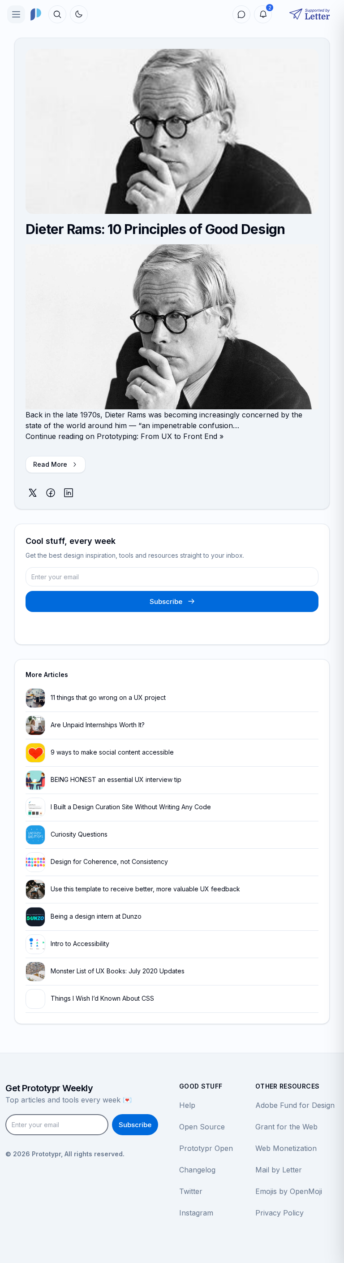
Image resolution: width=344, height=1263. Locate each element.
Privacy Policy (279, 1212)
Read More (50, 464)
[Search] (57, 14)
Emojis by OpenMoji (288, 1191)
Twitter (190, 1191)
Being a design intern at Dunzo (96, 916)
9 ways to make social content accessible (112, 752)
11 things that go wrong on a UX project (108, 697)
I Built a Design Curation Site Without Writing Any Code (131, 807)
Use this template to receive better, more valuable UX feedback (145, 889)
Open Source (202, 1126)
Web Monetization (286, 1148)
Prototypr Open (206, 1148)
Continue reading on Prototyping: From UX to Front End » (125, 436)
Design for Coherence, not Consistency (109, 861)
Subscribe (166, 601)
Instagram (196, 1212)
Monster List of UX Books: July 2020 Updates (118, 971)
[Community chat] (241, 14)
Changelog (197, 1169)
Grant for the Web (286, 1126)
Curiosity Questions (79, 834)
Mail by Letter (278, 1169)
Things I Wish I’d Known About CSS (102, 998)
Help (187, 1105)
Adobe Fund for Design (295, 1105)
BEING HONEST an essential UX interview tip (116, 779)
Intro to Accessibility (80, 943)
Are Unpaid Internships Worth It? (98, 725)
